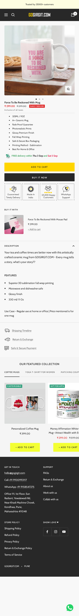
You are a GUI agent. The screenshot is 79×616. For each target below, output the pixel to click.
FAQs (46, 473)
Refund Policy (11, 535)
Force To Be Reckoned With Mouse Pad (47, 219)
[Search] (13, 14)
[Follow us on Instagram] (55, 532)
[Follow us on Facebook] (47, 532)
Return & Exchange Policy (18, 548)
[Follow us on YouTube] (64, 532)
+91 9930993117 (18, 480)
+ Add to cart (34, 229)
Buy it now (39, 177)
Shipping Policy (12, 528)
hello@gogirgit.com (14, 473)
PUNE (27, 566)
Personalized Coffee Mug (25, 428)
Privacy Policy (11, 541)
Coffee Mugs (11, 372)
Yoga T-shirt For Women (40, 372)
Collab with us (50, 499)
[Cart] (73, 14)
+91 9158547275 (25, 486)
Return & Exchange (22, 339)
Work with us (50, 492)
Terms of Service (13, 554)
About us (48, 486)
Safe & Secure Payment (23, 348)
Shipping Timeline (21, 330)
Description (11, 246)
